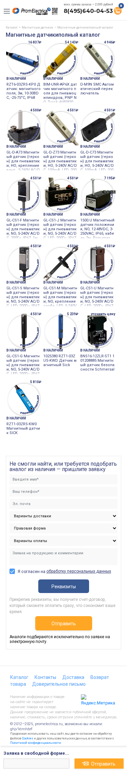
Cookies (27, 738)
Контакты (45, 677)
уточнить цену (103, 314)
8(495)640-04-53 (88, 11)
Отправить (63, 623)
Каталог (19, 677)
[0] (117, 10)
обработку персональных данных (78, 571)
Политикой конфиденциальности (35, 743)
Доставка (73, 677)
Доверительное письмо (59, 684)
